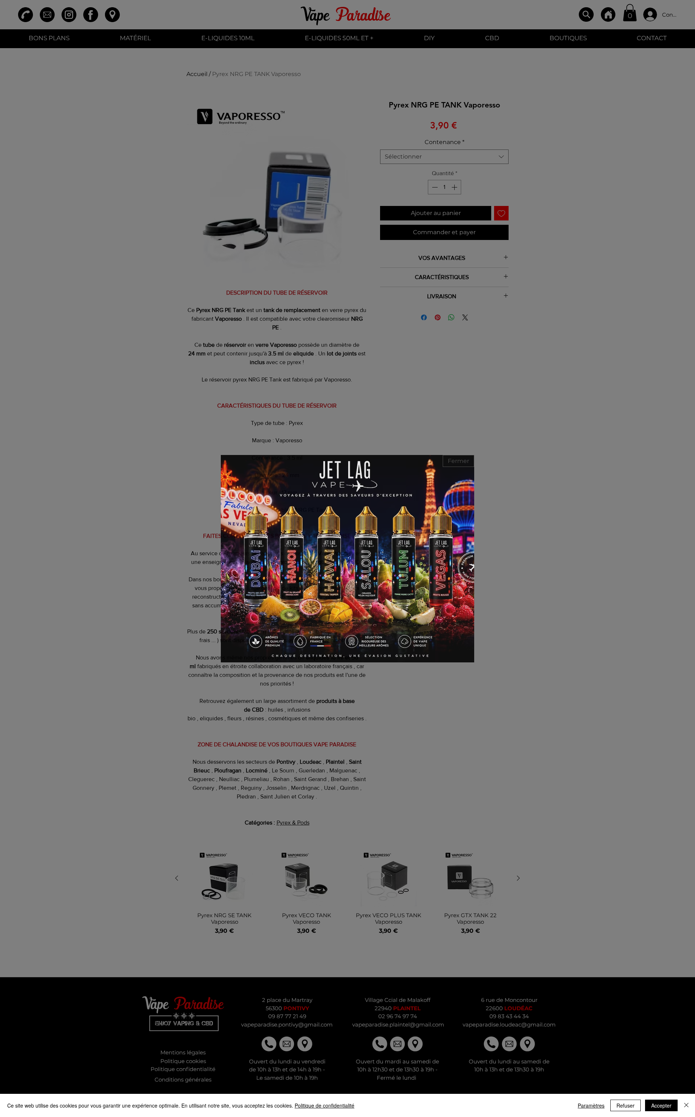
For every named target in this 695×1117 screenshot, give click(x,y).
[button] (458, 461)
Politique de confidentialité (324, 1105)
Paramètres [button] (591, 1105)
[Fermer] (686, 1105)
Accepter (661, 1105)
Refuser (625, 1105)
